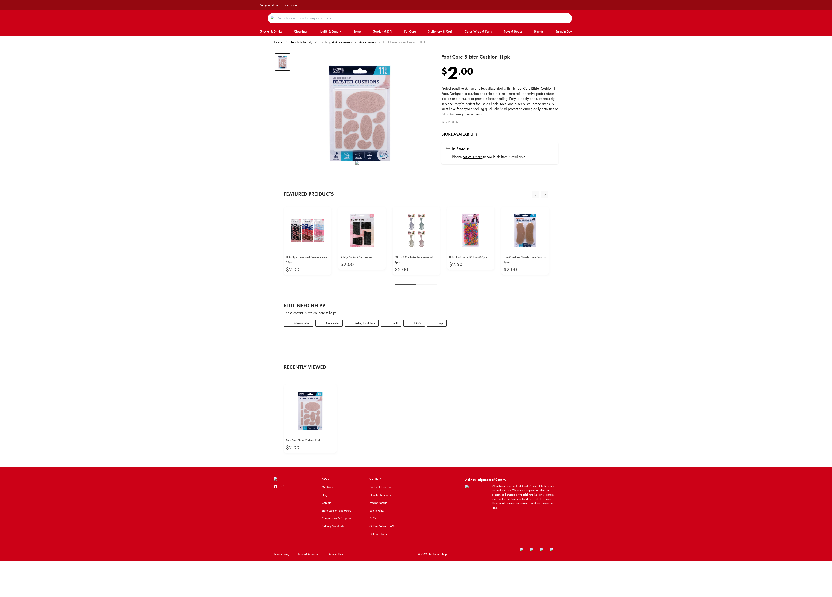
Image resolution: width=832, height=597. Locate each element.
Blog (324, 495)
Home (278, 42)
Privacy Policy (281, 554)
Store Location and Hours (336, 510)
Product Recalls (378, 503)
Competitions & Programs (336, 518)
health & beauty (301, 42)
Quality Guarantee (380, 495)
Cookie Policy (337, 554)
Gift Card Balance (379, 534)
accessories (367, 42)
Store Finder (290, 5)
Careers (326, 503)
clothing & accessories (336, 42)
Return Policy (376, 510)
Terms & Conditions (309, 554)
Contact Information (380, 487)
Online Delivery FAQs (382, 526)
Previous (535, 194)
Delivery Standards (333, 526)
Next (544, 194)
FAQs (372, 518)
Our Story (327, 487)
